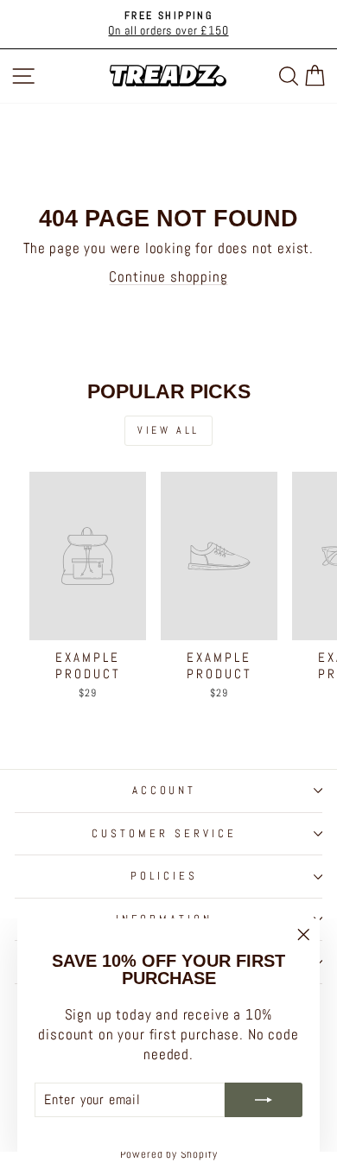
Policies (164, 875)
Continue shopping (168, 277)
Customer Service (164, 833)
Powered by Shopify (169, 1154)
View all (168, 430)
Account (164, 790)
